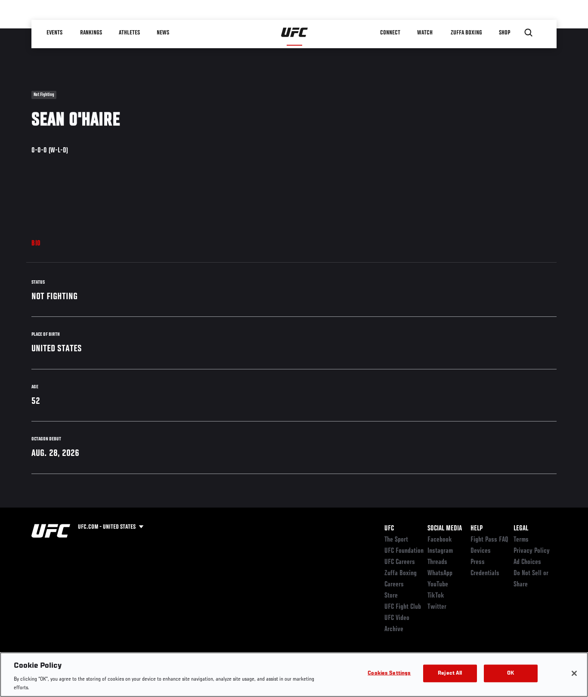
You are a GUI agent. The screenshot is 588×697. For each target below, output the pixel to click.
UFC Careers (399, 562)
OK (510, 673)
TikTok (435, 596)
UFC (389, 529)
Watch (425, 32)
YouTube (437, 585)
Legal (521, 529)
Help (476, 529)
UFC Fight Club (402, 607)
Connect (391, 32)
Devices (480, 551)
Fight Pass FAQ (489, 540)
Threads (437, 562)
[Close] (574, 673)
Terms (521, 540)
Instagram (440, 551)
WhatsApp (439, 573)
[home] (294, 33)
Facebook (439, 540)
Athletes (129, 32)
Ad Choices (527, 562)
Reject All (450, 673)
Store (391, 596)
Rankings (91, 32)
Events (55, 32)
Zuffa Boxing (467, 32)
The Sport (396, 540)
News (163, 32)
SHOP (505, 32)
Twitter (436, 607)
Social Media (444, 529)
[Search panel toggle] (528, 32)
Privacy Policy (532, 551)
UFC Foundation (404, 551)
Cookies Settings (389, 673)
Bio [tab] (36, 244)
